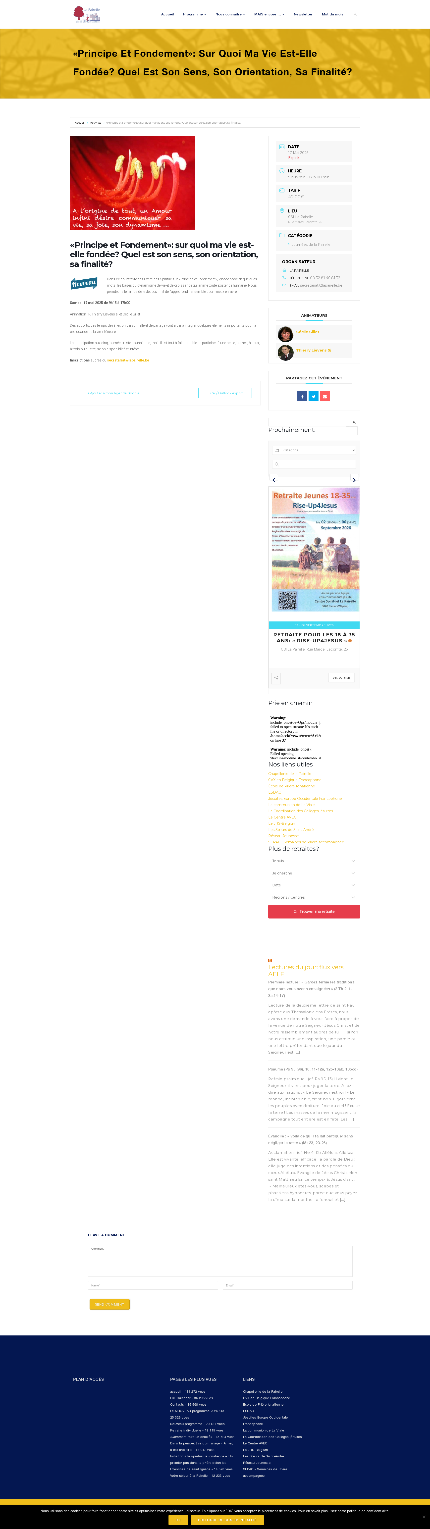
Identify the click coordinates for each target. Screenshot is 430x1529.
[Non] (423, 1516)
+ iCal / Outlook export (225, 393)
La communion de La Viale (291, 805)
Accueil (80, 122)
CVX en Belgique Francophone (295, 780)
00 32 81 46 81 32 (325, 278)
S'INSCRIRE (341, 677)
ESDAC (274, 792)
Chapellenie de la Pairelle (289, 773)
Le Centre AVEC (282, 817)
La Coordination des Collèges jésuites (300, 811)
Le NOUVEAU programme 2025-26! (197, 1411)
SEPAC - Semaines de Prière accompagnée (306, 842)
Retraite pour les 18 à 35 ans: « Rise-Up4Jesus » (314, 638)
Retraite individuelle (185, 1430)
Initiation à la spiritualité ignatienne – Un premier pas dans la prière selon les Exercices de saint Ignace (201, 1462)
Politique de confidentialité (227, 1520)
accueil (175, 1391)
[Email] (325, 396)
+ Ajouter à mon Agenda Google (114, 393)
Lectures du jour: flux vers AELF (306, 971)
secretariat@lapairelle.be (321, 285)
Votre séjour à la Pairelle (189, 1476)
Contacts (177, 1404)
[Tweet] (314, 396)
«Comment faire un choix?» (191, 1437)
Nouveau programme (186, 1424)
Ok (178, 1520)
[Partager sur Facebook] (302, 396)
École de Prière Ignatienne (291, 786)
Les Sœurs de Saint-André (291, 829)
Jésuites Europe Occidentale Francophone (305, 798)
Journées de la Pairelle (311, 244)
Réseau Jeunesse (283, 836)
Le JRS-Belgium (282, 823)
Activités (95, 122)
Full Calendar (180, 1398)
